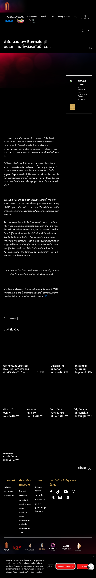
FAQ (75, 16)
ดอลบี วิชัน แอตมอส (24, 506)
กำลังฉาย (7, 487)
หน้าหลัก (9, 16)
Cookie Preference (65, 566)
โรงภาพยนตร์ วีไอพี (24, 530)
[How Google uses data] (43, 572)
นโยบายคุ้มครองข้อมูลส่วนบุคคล (40, 508)
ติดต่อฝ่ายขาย (40, 499)
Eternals (13, 318)
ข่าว (52, 16)
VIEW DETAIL (72, 106)
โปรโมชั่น (44, 16)
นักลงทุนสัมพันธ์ (64, 16)
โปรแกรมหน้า (9, 491)
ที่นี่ (46, 296)
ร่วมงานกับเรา (39, 495)
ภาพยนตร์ (19, 16)
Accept (84, 566)
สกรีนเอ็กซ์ (23, 500)
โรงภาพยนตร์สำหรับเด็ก (24, 522)
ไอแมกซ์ (22, 491)
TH (52, 566)
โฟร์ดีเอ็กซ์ (23, 495)
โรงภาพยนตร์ (32, 16)
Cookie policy (36, 572)
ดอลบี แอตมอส (23, 514)
